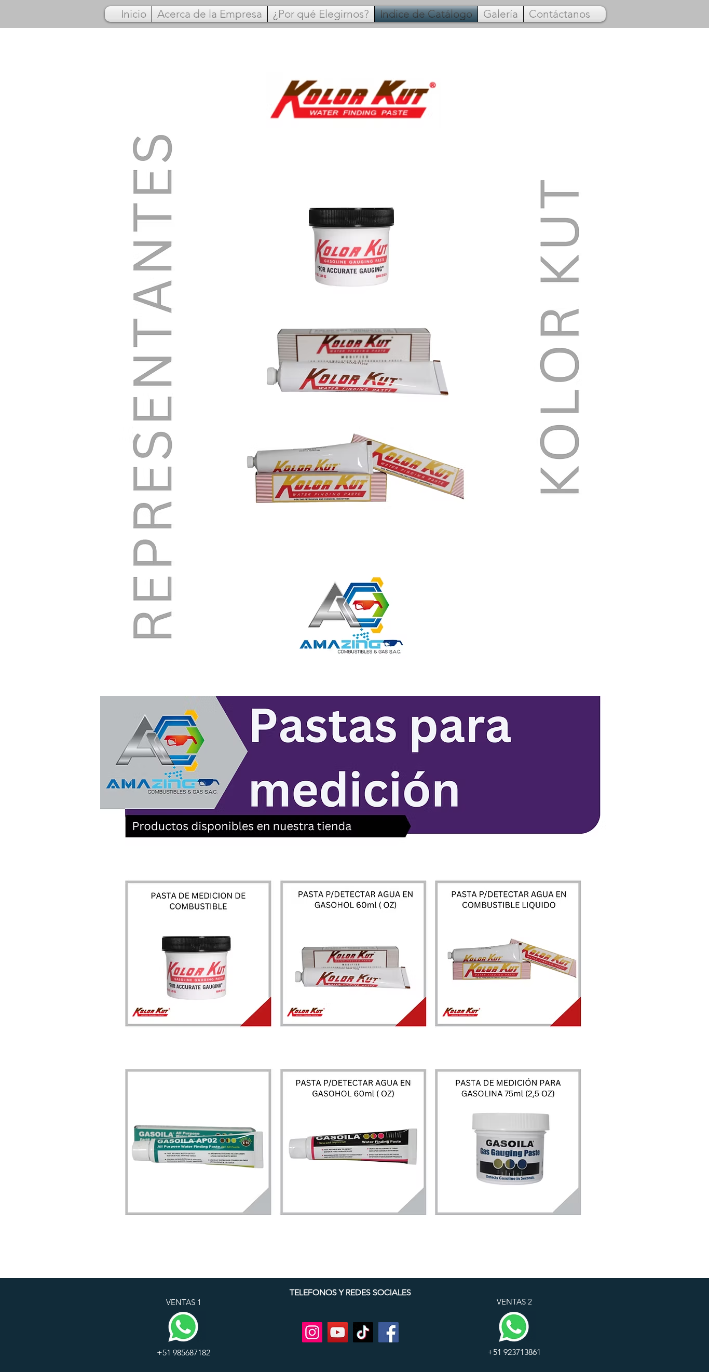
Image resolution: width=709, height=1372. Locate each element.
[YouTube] (338, 1332)
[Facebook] (388, 1332)
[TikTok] (363, 1332)
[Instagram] (312, 1332)
